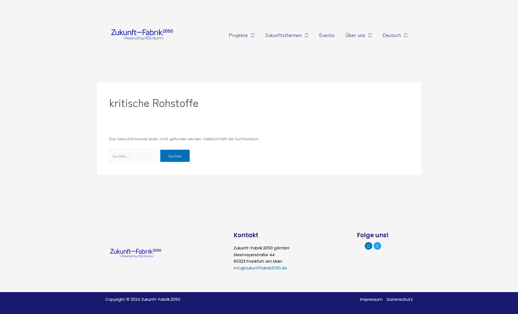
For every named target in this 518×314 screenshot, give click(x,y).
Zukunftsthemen (283, 34)
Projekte (238, 34)
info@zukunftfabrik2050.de (260, 268)
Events (327, 34)
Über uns (355, 34)
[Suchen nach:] (134, 156)
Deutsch (392, 34)
